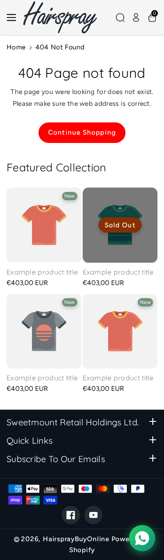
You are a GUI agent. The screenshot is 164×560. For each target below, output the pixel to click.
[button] (14, 17)
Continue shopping (82, 132)
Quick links (29, 440)
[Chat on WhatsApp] (142, 538)
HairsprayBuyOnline (76, 539)
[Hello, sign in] (136, 17)
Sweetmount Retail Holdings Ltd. (73, 422)
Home (16, 47)
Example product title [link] (42, 272)
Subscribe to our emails (56, 458)
